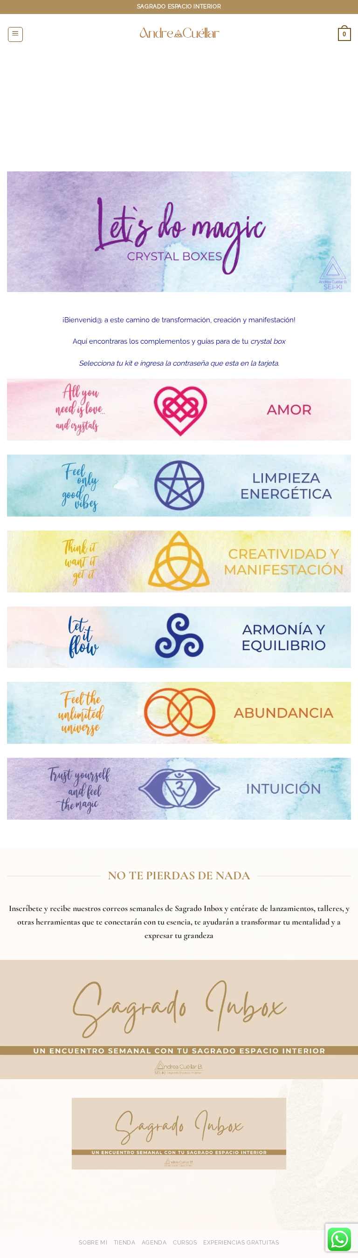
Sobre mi (93, 1242)
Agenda (154, 1242)
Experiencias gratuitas (241, 1242)
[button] (15, 34)
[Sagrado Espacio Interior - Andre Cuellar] (179, 34)
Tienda (125, 1242)
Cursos (185, 1242)
